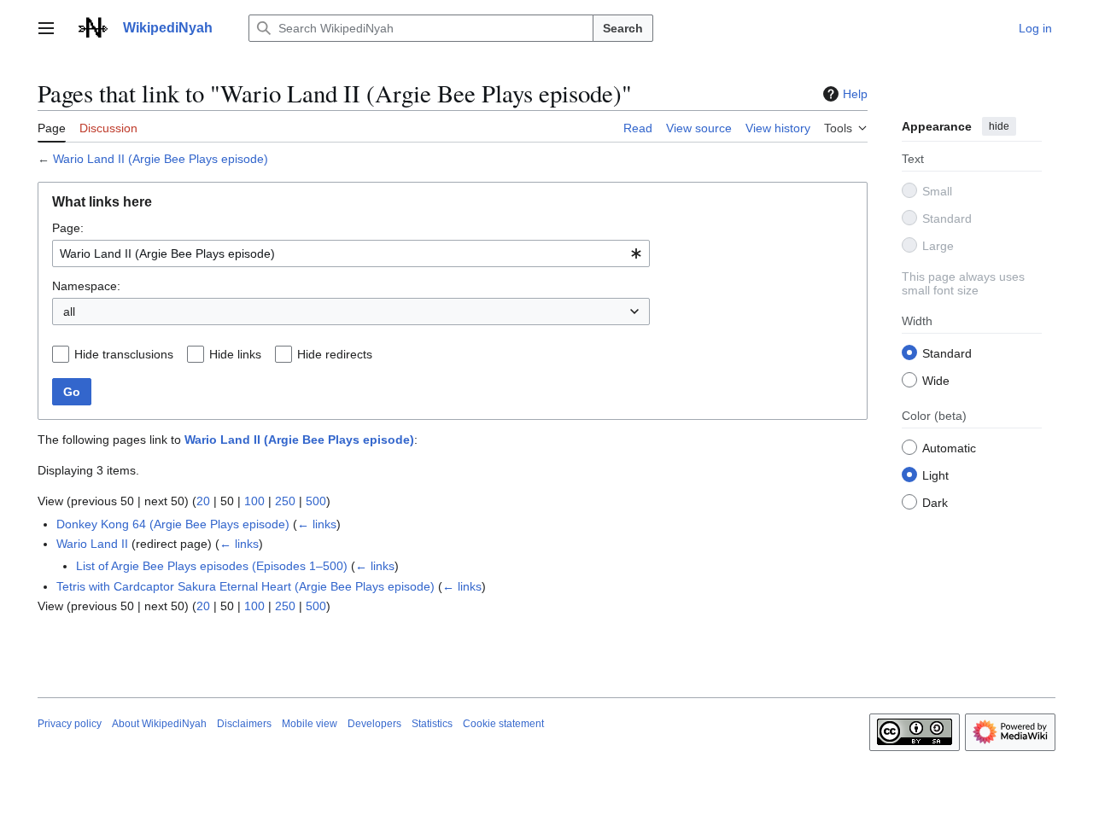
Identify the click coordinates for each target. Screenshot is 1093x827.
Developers (374, 724)
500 (316, 501)
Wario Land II (92, 543)
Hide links (235, 354)
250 (285, 501)
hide (999, 126)
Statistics (432, 724)
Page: (68, 228)
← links (316, 524)
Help (855, 94)
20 (203, 501)
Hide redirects (334, 354)
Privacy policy (70, 724)
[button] (46, 28)
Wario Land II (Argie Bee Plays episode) (160, 159)
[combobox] (351, 253)
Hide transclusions (123, 354)
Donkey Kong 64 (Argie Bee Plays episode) (172, 524)
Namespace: (86, 286)
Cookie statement (503, 724)
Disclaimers (244, 724)
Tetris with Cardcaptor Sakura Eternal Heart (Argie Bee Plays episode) (245, 586)
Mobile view (309, 724)
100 (254, 501)
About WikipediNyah (159, 724)
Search (623, 28)
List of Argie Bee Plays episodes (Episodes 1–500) (212, 566)
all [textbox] (69, 311)
